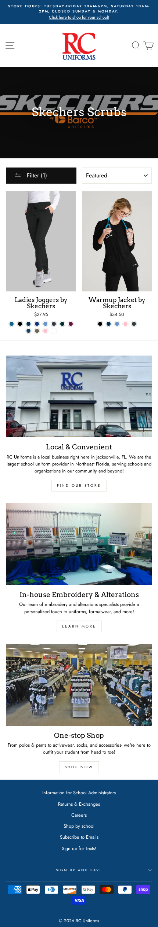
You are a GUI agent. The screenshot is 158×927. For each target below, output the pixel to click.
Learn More (79, 626)
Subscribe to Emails (79, 837)
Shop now (79, 767)
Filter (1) (36, 175)
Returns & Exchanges (79, 804)
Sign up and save (79, 870)
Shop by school (79, 826)
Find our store (79, 485)
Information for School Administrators (79, 792)
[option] (79, 12)
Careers (79, 815)
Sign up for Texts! (79, 848)
